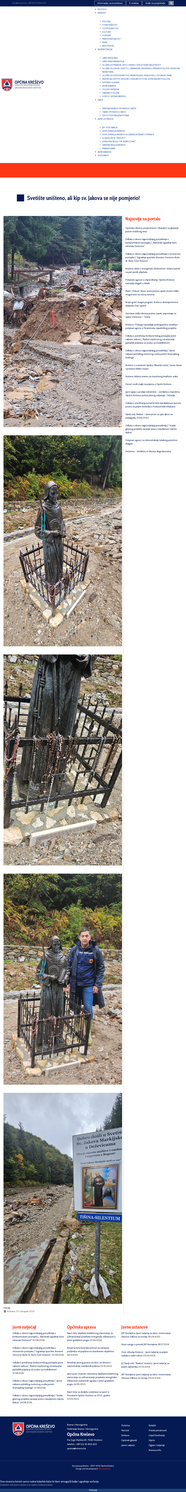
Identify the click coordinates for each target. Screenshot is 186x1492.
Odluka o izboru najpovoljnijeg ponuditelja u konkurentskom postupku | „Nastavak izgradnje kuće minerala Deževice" (151, 243)
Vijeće (152, 1440)
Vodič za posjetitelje (155, 3)
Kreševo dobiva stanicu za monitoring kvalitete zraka (151, 376)
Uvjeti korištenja (157, 1435)
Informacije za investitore (110, 3)
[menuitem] (102, 9)
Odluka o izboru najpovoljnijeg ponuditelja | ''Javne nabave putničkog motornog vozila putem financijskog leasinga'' (152, 354)
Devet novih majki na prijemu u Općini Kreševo (148, 384)
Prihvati (93, 1490)
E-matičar (134, 3)
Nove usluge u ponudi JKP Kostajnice (139, 1344)
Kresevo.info (155, 1450)
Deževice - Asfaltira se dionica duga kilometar (148, 451)
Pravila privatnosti (158, 1430)
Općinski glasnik (129, 1440)
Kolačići (152, 1425)
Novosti (125, 1430)
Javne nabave (128, 1445)
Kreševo (125, 1435)
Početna (125, 1425)
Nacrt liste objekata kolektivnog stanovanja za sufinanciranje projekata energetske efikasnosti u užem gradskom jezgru (91, 1337)
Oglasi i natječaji (156, 1445)
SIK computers (104, 1469)
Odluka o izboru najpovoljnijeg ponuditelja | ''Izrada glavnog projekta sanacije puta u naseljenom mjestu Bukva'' (151, 429)
